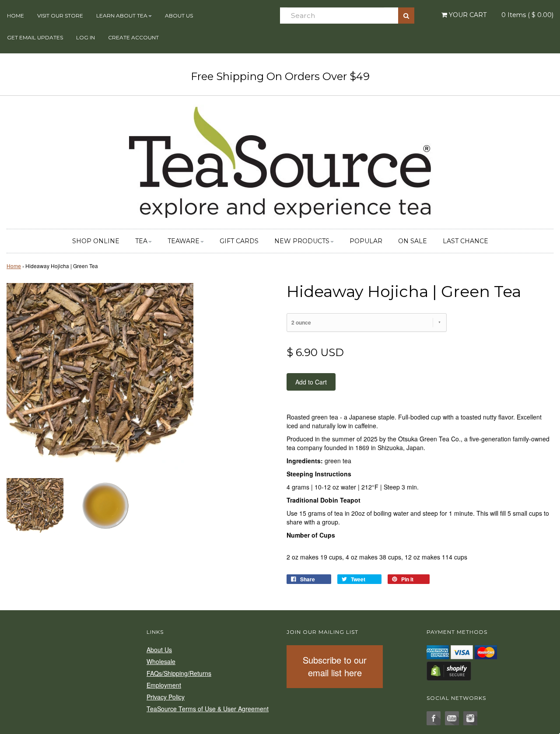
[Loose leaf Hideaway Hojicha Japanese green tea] (35, 505)
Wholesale (161, 661)
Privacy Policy (166, 696)
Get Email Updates (35, 37)
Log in (85, 37)
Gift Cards (239, 241)
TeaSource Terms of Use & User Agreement (208, 708)
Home (15, 15)
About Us (179, 15)
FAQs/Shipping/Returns (179, 673)
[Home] (280, 161)
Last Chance (465, 241)
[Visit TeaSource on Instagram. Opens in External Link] (470, 718)
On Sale (412, 241)
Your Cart (466, 15)
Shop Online (95, 241)
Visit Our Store (60, 15)
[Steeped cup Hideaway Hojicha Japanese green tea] (105, 505)
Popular (366, 241)
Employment (164, 685)
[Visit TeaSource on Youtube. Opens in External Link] (452, 718)
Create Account (133, 37)
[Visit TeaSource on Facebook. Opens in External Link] (434, 718)
